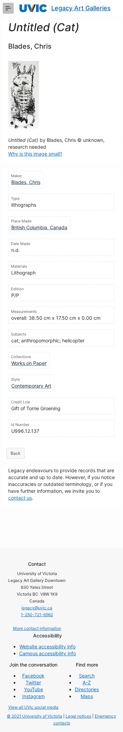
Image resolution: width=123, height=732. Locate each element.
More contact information (37, 628)
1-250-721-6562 (37, 614)
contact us (20, 498)
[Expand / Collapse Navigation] (8, 8)
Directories (87, 689)
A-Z (87, 682)
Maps (87, 696)
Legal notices (78, 716)
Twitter (33, 682)
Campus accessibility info (47, 653)
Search (87, 676)
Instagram (33, 696)
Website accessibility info (47, 646)
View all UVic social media (33, 707)
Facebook (33, 676)
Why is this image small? (35, 154)
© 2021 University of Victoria (34, 716)
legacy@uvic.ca (37, 607)
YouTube (33, 689)
